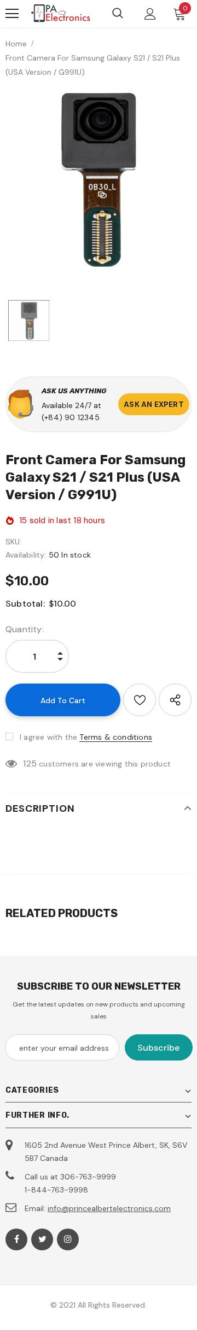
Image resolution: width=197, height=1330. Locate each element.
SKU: (13, 542)
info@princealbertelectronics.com (109, 1208)
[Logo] (60, 14)
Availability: (26, 555)
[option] (98, 180)
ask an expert (154, 404)
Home (16, 44)
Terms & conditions (115, 737)
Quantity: (24, 629)
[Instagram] (68, 1239)
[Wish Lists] (139, 700)
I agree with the (48, 737)
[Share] (175, 700)
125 (30, 763)
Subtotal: (25, 603)
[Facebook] (16, 1239)
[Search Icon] (117, 13)
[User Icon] (150, 14)
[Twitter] (42, 1239)
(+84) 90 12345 (71, 417)
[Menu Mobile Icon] (12, 13)
